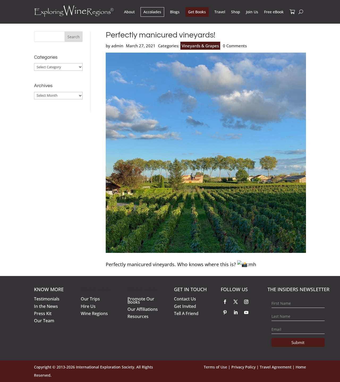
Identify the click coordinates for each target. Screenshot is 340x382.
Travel (219, 11)
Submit (297, 342)
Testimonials (47, 299)
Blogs (175, 11)
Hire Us (88, 306)
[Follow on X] (235, 302)
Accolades (152, 11)
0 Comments (235, 45)
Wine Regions (94, 313)
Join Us (252, 11)
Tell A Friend (186, 313)
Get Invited (185, 306)
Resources (138, 316)
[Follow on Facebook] (225, 302)
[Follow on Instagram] (246, 302)
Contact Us (185, 299)
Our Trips (90, 299)
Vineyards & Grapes (200, 45)
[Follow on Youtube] (246, 312)
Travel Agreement (275, 367)
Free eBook (274, 11)
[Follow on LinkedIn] (235, 312)
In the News (46, 306)
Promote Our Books (141, 300)
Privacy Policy (243, 367)
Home (301, 367)
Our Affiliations (143, 309)
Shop (235, 11)
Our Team (44, 321)
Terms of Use (215, 367)
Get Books (197, 11)
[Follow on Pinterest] (225, 312)
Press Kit (43, 313)
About (129, 11)
